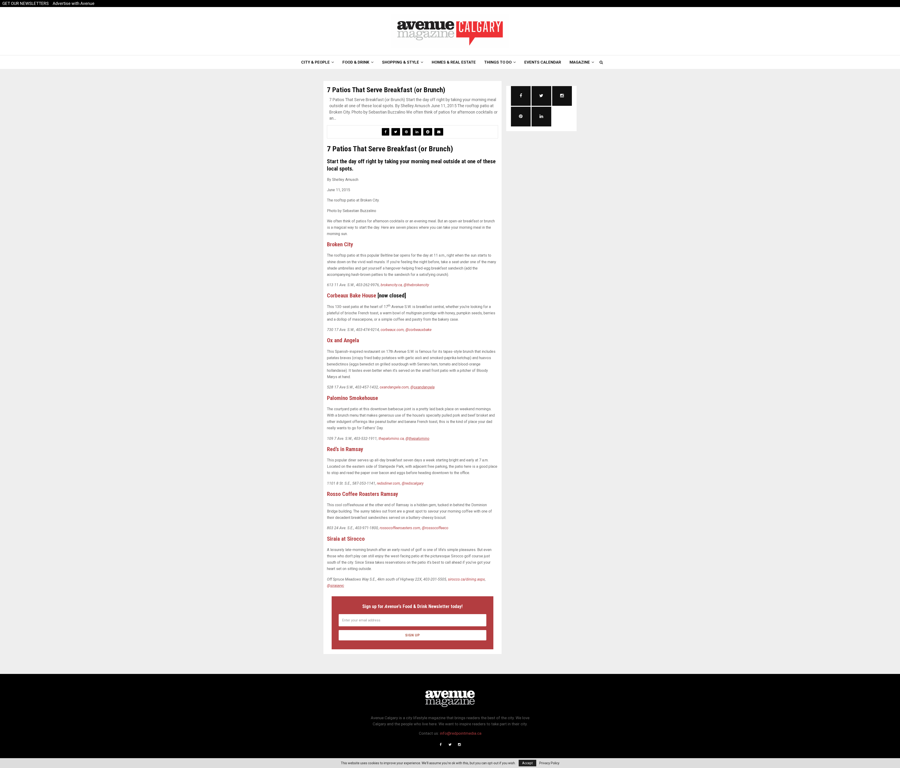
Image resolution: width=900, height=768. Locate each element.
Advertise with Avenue (73, 3)
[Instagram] (459, 744)
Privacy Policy (549, 763)
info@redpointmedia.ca (460, 733)
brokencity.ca (391, 285)
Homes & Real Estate (454, 62)
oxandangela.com (394, 387)
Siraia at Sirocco (346, 539)
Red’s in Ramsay (345, 449)
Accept (527, 763)
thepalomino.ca (391, 438)
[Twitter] (450, 744)
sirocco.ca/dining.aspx (466, 579)
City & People (315, 62)
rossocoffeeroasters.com (400, 528)
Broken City (340, 244)
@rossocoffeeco (435, 528)
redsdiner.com (388, 483)
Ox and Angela (343, 340)
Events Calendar (542, 62)
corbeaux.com (392, 329)
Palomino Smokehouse (352, 398)
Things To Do (498, 62)
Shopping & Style (400, 62)
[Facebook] (440, 744)
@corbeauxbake (418, 329)
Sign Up (412, 635)
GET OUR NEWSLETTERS (25, 3)
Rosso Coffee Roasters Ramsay (362, 494)
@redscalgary (413, 483)
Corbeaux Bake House (351, 295)
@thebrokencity (416, 285)
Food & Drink (355, 62)
